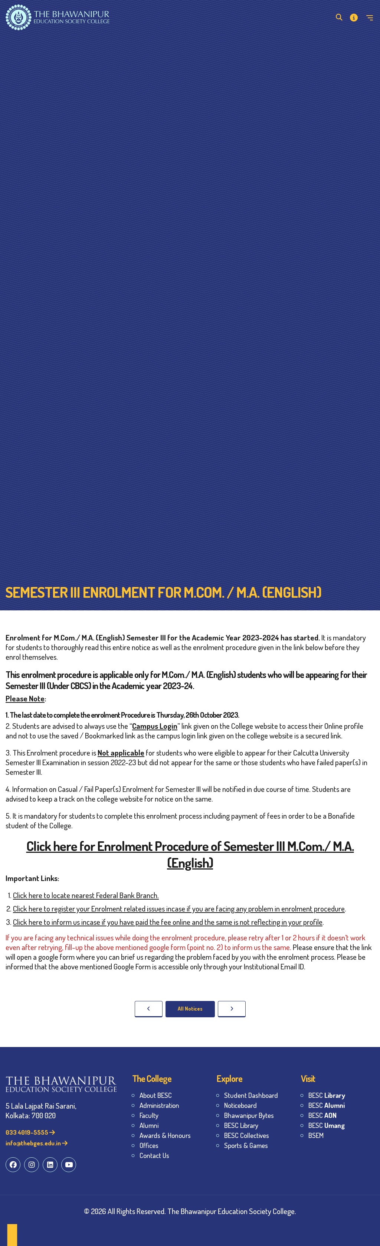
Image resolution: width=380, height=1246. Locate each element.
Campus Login (154, 726)
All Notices (190, 1008)
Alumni (149, 1125)
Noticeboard (240, 1105)
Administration (159, 1105)
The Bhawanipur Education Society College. (231, 1211)
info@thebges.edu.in (34, 1143)
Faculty (149, 1115)
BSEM (316, 1135)
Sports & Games (246, 1145)
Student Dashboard (251, 1095)
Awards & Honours (165, 1135)
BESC (326, 1095)
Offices (149, 1145)
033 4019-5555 (27, 1132)
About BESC (156, 1095)
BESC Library (241, 1125)
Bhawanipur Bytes (249, 1115)
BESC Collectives (246, 1135)
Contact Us (154, 1155)
